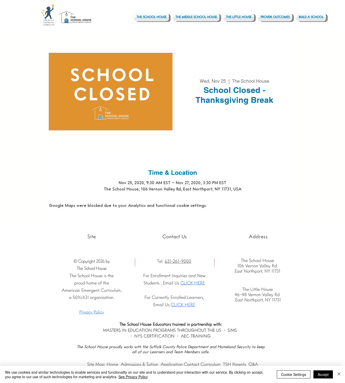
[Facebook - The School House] (73, 237)
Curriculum (210, 365)
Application (172, 365)
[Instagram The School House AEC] (65, 237)
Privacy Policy (91, 312)
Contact (191, 365)
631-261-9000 (178, 261)
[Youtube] (57, 237)
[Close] (339, 374)
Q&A (253, 365)
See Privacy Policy (133, 376)
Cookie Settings (293, 374)
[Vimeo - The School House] (81, 237)
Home (112, 365)
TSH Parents (234, 365)
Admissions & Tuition (139, 365)
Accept (323, 374)
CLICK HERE (183, 305)
